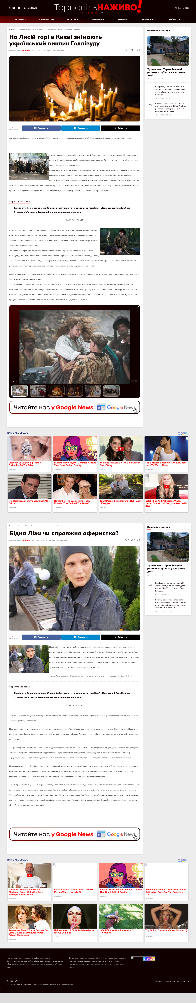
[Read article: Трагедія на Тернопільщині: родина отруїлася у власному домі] (168, 51)
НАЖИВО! (26, 50)
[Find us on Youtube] (14, 7)
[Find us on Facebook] (9, 7)
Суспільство (46, 19)
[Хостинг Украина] (149, 958)
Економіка (98, 19)
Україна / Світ (175, 19)
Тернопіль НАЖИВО (26, 984)
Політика (72, 19)
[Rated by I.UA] (137, 958)
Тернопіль (147, 19)
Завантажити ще (74, 220)
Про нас (158, 981)
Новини (19, 19)
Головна (12, 29)
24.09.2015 (40, 50)
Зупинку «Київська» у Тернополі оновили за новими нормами (47, 212)
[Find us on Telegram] (19, 7)
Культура (21, 29)
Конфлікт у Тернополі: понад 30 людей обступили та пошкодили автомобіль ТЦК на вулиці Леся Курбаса (72, 208)
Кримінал (123, 19)
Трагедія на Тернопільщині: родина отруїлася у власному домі (166, 72)
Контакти (185, 981)
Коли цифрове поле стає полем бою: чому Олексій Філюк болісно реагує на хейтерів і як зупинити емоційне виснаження (170, 107)
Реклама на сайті (172, 981)
